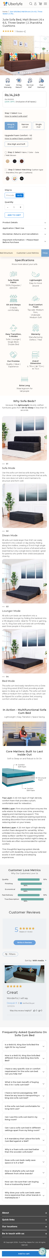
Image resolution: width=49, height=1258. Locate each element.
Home (5, 12)
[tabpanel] (24, 55)
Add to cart (14, 215)
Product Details (10, 222)
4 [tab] (24, 72)
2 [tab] (20, 72)
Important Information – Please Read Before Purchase (20, 241)
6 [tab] (28, 72)
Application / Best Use (13, 228)
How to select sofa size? (16, 116)
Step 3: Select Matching (24, 171)
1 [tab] (18, 72)
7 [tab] (30, 72)
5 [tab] (26, 72)
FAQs (45, 253)
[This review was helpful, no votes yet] (34, 1010)
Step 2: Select (22, 153)
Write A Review (24, 942)
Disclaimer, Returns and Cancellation (20, 234)
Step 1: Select (16, 114)
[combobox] (35, 960)
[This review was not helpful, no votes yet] (39, 1010)
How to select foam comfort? (18, 138)
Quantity (9, 202)
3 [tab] (22, 72)
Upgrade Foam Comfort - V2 (18, 137)
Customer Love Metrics (28, 253)
